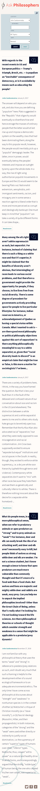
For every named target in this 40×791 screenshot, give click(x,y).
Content (13, 16)
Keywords (15, 23)
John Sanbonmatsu (9, 98)
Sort (12, 37)
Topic (12, 30)
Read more (7, 229)
